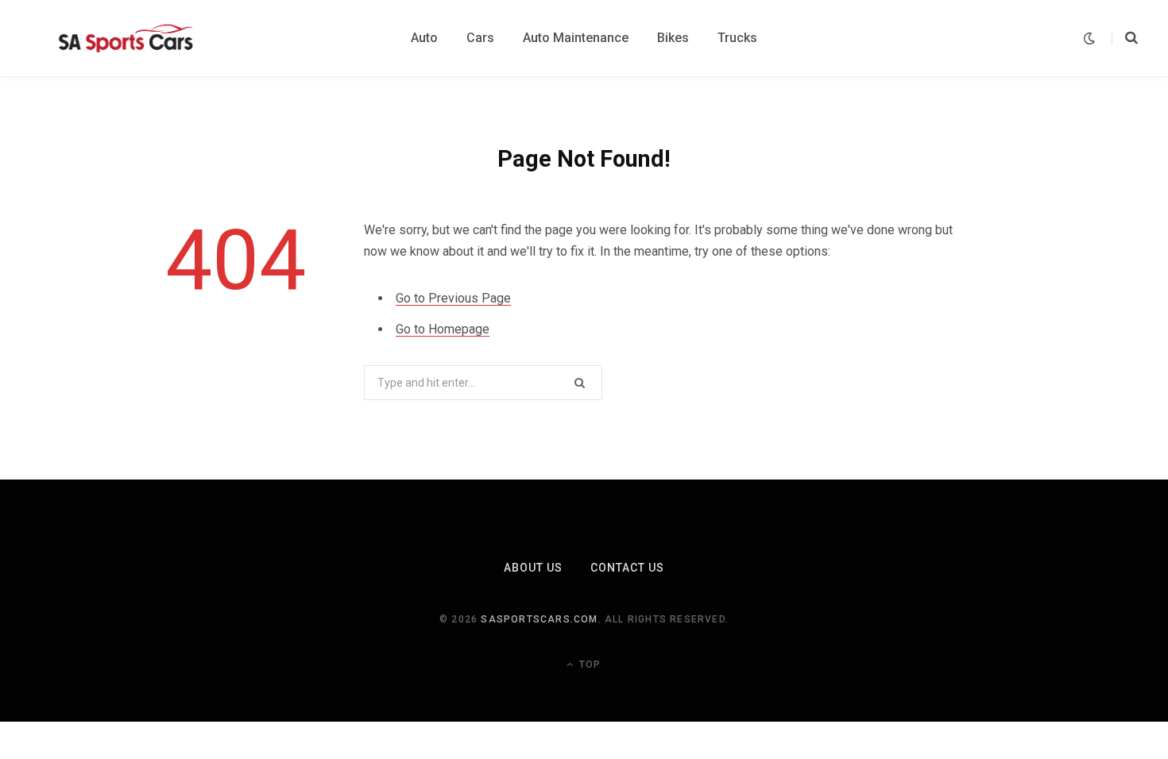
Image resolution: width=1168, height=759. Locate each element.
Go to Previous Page (453, 298)
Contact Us (627, 567)
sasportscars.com (539, 619)
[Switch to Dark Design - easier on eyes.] (1089, 38)
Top (588, 664)
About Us (533, 567)
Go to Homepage (442, 329)
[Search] (1125, 38)
